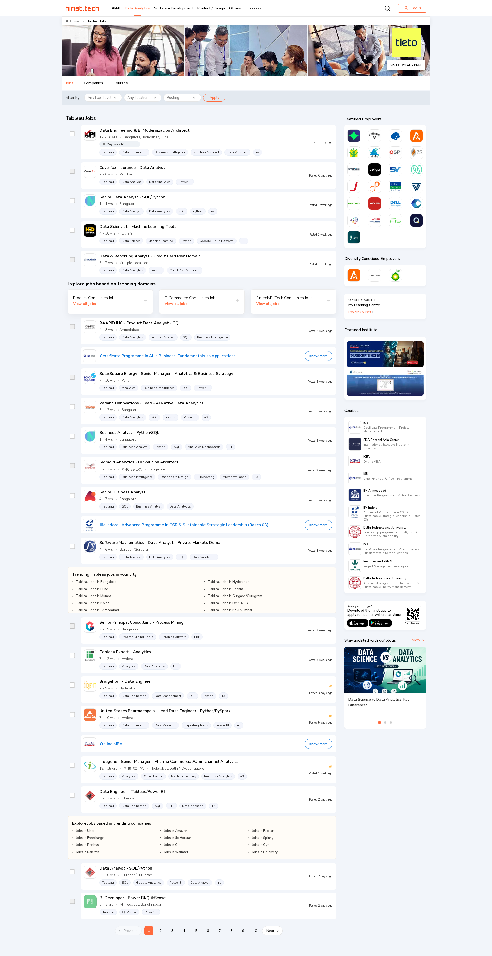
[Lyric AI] (353, 237)
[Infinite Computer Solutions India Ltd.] (374, 152)
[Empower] (374, 220)
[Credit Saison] (395, 186)
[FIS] (395, 220)
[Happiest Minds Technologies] (353, 152)
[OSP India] (395, 152)
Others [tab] (235, 8)
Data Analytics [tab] (137, 8)
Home (74, 21)
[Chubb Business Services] (374, 275)
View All (419, 640)
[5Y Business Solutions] (395, 169)
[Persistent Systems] (374, 186)
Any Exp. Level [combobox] (99, 97)
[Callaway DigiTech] (374, 135)
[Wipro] (353, 220)
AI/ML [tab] (116, 8)
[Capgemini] (395, 135)
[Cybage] (353, 169)
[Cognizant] (416, 203)
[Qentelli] (416, 220)
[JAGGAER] (353, 186)
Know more (318, 356)
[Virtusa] (353, 135)
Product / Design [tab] (211, 8)
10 (255, 930)
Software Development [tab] (173, 8)
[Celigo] (374, 169)
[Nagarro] (416, 169)
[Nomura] (374, 203)
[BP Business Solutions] (395, 275)
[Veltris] (416, 186)
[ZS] (416, 152)
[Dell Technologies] (395, 203)
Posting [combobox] (173, 97)
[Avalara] (416, 135)
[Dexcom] (353, 203)
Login (416, 8)
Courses (254, 8)
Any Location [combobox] (137, 97)
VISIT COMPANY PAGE (406, 65)
